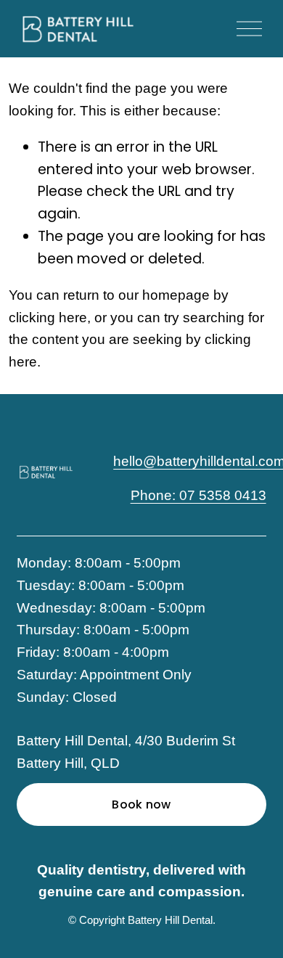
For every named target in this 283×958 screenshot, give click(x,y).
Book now (141, 804)
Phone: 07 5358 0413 (198, 495)
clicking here (48, 317)
